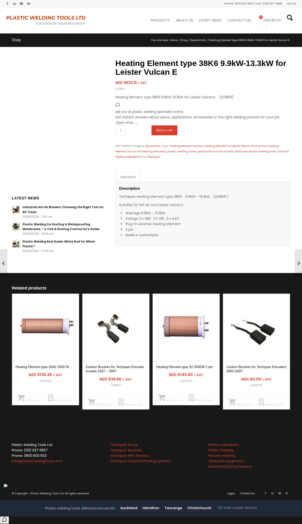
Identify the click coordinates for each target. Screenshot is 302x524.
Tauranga (173, 508)
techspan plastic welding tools (255, 151)
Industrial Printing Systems (230, 466)
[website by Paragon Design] (6, 485)
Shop (16, 40)
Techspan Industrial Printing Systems (140, 461)
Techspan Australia (126, 450)
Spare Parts (153, 146)
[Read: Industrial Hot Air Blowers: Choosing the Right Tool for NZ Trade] (16, 209)
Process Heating (222, 455)
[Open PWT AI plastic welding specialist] (4, 520)
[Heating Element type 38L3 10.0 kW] (3, 262)
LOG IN (291, 3)
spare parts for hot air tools (215, 151)
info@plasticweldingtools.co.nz (37, 461)
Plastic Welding (221, 450)
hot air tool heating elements (146, 151)
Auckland (128, 508)
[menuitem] (290, 3)
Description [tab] (128, 177)
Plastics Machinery (224, 444)
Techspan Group (124, 444)
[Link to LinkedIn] (14, 3)
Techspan (153, 157)
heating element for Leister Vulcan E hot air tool (236, 146)
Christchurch (199, 508)
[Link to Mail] (28, 3)
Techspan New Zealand (129, 455)
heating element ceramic (186, 146)
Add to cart (164, 130)
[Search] (290, 20)
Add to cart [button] (33, 400)
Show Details (62, 400)
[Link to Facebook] (7, 3)
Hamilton (151, 508)
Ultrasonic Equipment (226, 461)
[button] (202, 114)
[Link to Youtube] (21, 3)
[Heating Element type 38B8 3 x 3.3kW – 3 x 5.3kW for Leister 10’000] (298, 262)
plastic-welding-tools (181, 151)
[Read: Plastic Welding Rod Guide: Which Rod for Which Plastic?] (16, 244)
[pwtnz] (55, 20)
